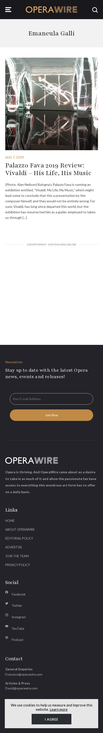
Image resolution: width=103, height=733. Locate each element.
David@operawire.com (21, 688)
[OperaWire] (51, 9)
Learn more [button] (59, 709)
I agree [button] (51, 719)
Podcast (17, 640)
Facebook (19, 594)
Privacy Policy (17, 565)
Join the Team (17, 556)
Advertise (13, 547)
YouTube (18, 628)
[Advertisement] (51, 289)
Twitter (17, 605)
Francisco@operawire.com (23, 674)
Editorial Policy (19, 538)
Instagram (19, 617)
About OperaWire (20, 529)
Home (10, 521)
